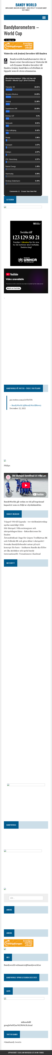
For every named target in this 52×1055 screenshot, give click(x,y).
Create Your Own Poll (28, 191)
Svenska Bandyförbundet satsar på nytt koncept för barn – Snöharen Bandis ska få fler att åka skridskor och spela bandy (25, 547)
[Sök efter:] (26, 897)
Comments (15, 191)
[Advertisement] (26, 317)
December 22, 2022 (18, 408)
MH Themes (40, 1052)
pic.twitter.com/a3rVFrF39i (21, 399)
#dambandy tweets (12, 1042)
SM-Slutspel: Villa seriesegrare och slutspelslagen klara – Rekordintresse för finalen (22, 531)
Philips (7, 465)
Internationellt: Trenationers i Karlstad (22, 553)
